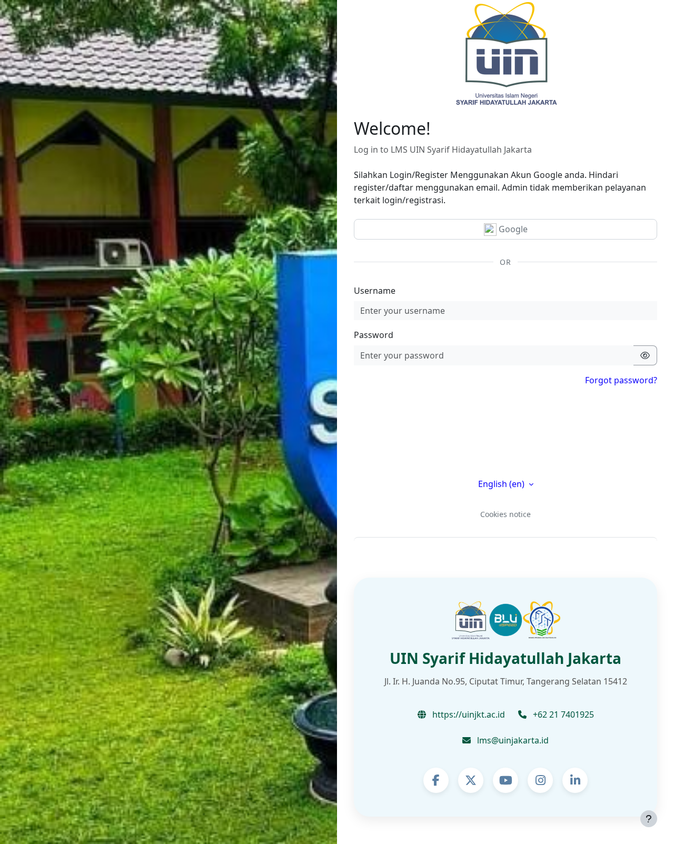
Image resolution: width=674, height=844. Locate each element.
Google (512, 229)
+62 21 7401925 (562, 714)
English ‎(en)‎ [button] (502, 484)
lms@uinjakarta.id (512, 740)
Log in (506, 453)
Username (374, 290)
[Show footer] (648, 818)
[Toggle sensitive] (645, 355)
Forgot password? (621, 380)
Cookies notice (505, 514)
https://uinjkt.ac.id (467, 714)
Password (373, 335)
